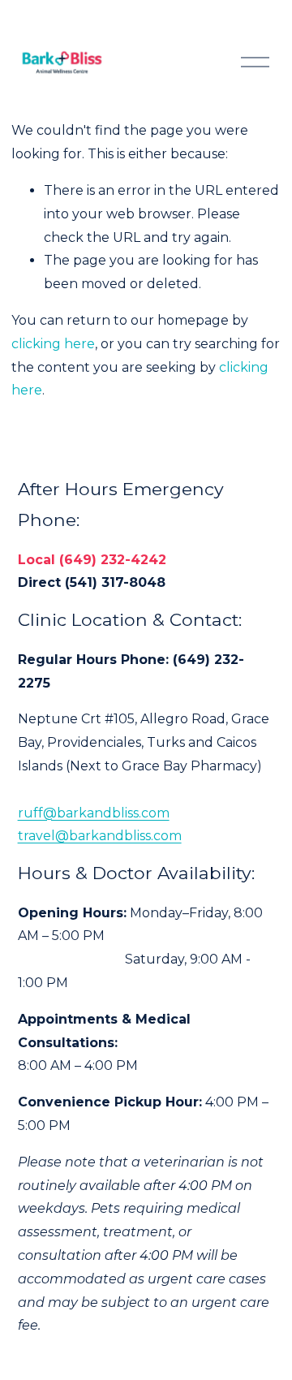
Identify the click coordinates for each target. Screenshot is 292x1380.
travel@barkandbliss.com (100, 835)
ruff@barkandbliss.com (94, 813)
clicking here (53, 343)
